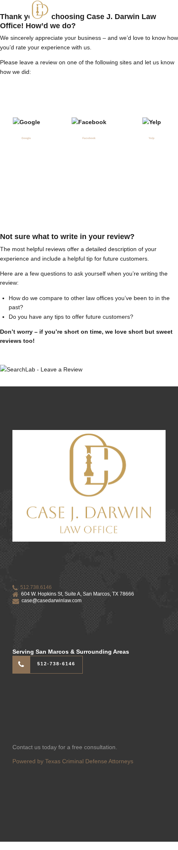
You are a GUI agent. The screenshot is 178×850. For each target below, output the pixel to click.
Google (26, 138)
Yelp (151, 138)
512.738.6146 (36, 587)
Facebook (89, 138)
